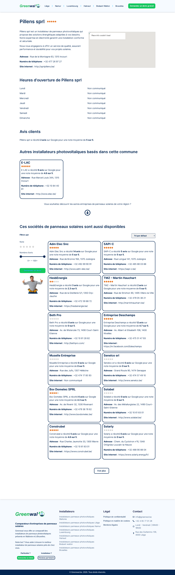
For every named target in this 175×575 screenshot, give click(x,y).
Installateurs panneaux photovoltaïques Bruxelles (76, 548)
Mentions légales (110, 525)
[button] (101, 471)
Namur (58, 6)
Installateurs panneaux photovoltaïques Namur (80, 526)
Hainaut (87, 6)
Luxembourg (72, 6)
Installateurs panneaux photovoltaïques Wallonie (76, 517)
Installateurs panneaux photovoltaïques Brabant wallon (76, 543)
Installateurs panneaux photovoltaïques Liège (79, 522)
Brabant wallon (103, 6)
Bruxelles (119, 6)
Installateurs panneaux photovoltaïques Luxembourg (76, 531)
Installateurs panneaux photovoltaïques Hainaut (76, 537)
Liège (47, 6)
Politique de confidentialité (114, 517)
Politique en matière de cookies (116, 521)
